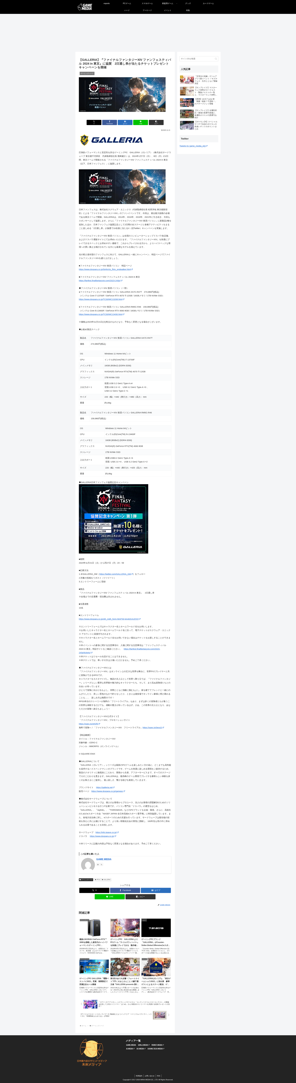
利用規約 (139, 1076)
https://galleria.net (104, 787)
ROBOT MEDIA (157, 1045)
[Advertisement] (148, 33)
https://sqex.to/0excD (152, 727)
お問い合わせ (149, 1076)
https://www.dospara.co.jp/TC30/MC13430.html (100, 314)
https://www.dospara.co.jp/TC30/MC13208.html (100, 299)
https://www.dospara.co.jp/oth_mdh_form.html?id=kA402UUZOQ (109, 619)
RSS (158, 1076)
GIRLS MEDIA (143, 1045)
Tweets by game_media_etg (192, 146)
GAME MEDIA (103, 859)
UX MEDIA (140, 1048)
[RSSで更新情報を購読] (101, 864)
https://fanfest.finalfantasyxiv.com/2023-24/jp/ (99, 280)
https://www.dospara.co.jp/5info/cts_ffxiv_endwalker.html (105, 269)
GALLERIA (107, 880)
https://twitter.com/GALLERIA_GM (115, 574)
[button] (156, 122)
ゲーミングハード (86, 880)
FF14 (98, 880)
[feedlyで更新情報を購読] (97, 864)
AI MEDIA (129, 1048)
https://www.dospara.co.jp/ (102, 836)
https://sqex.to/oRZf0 (88, 724)
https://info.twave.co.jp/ (106, 832)
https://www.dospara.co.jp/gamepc (107, 791)
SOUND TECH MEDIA (155, 1048)
